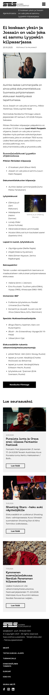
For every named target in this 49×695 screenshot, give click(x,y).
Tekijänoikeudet (34, 637)
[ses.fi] (16, 4)
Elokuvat (7, 671)
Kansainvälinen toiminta (10, 665)
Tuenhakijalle (9, 658)
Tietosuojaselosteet (13, 640)
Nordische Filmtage (19, 385)
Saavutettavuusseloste (14, 637)
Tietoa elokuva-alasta (13, 653)
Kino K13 (7, 677)
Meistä (6, 648)
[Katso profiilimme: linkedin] (13, 689)
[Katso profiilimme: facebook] (4, 689)
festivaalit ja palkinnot (26, 47)
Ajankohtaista (9, 13)
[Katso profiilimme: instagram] (8, 689)
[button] (43, 4)
